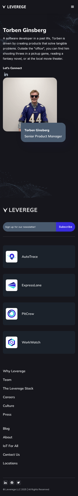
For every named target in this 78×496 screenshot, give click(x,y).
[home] (13, 7)
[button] (72, 6)
